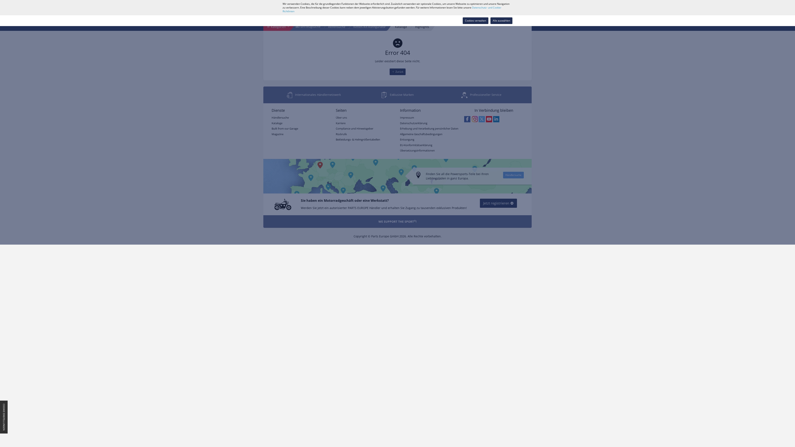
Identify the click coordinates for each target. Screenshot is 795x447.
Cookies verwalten (475, 20)
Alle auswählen (501, 20)
